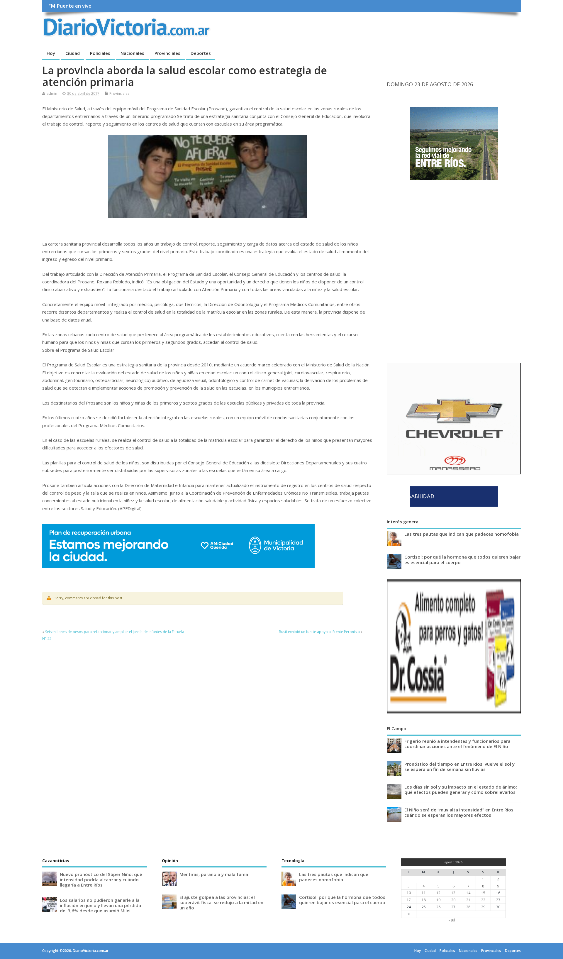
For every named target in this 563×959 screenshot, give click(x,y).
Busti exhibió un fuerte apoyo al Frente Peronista (319, 631)
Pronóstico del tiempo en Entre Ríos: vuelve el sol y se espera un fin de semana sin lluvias (459, 766)
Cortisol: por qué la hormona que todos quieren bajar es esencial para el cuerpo (462, 559)
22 (483, 899)
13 (453, 892)
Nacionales (132, 53)
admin (52, 93)
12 (438, 892)
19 (438, 899)
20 (453, 899)
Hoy (51, 53)
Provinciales (167, 53)
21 (468, 899)
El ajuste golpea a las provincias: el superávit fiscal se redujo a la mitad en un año (221, 902)
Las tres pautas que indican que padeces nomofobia (461, 534)
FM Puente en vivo (69, 6)
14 (468, 892)
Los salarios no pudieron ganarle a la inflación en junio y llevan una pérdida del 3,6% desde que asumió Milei (100, 905)
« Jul (451, 920)
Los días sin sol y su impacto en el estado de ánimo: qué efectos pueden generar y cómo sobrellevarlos (460, 789)
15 (483, 892)
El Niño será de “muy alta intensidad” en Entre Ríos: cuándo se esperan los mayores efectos (459, 812)
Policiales (100, 53)
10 (409, 892)
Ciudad (72, 53)
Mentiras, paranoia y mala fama (213, 874)
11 (424, 892)
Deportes (201, 53)
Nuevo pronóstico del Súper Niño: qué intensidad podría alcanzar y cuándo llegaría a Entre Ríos (101, 879)
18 (424, 899)
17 (409, 899)
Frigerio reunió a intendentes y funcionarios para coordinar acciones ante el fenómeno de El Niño (457, 743)
